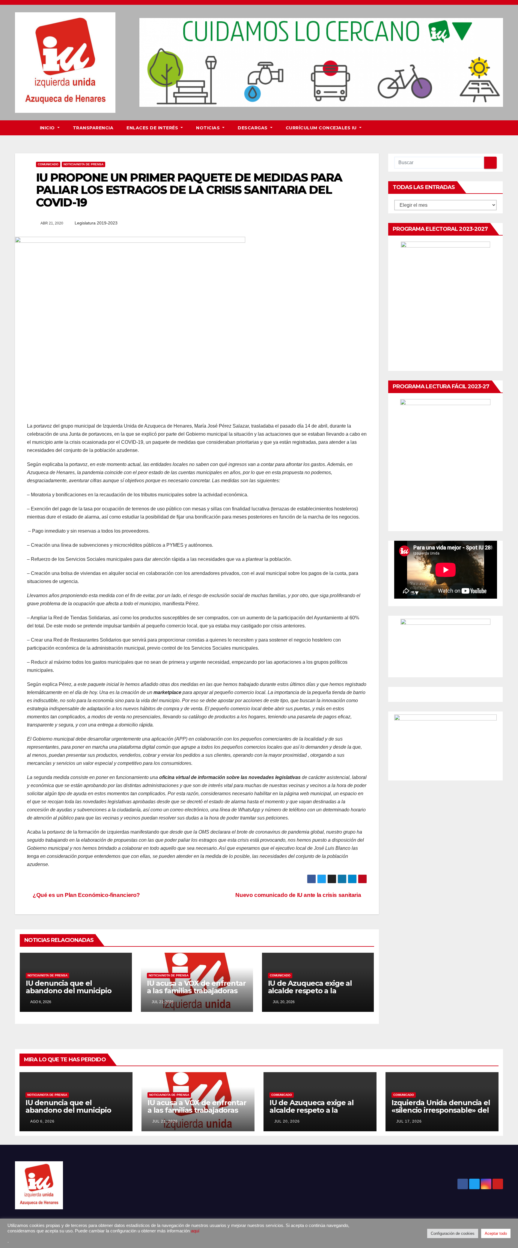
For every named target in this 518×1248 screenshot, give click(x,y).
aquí (195, 1230)
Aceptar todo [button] (496, 1233)
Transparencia (93, 128)
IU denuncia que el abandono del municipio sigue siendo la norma (69, 991)
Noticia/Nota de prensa (83, 164)
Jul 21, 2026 (165, 1121)
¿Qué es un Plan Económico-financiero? (85, 895)
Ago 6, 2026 (42, 1121)
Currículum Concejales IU (322, 128)
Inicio (48, 128)
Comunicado (48, 164)
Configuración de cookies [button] (453, 1233)
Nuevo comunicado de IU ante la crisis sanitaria (298, 895)
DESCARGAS (253, 128)
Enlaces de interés (153, 128)
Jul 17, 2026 (409, 1121)
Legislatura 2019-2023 (96, 223)
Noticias (208, 128)
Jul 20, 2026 (287, 1121)
